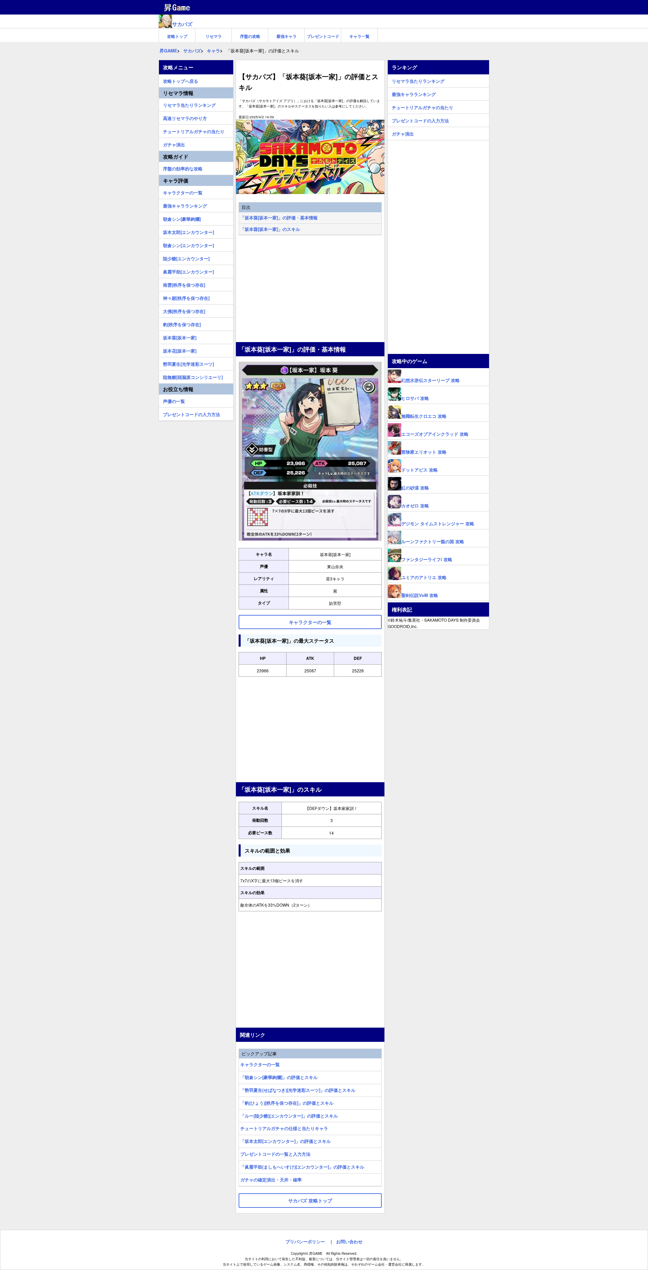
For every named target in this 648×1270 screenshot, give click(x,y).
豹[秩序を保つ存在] (182, 323)
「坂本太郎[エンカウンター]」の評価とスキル (285, 1141)
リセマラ (214, 36)
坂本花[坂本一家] (179, 350)
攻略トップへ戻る (180, 80)
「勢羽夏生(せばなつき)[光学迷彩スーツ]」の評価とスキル (297, 1090)
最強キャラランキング (185, 204)
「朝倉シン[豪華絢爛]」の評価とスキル (279, 1077)
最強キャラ (286, 36)
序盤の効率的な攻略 (182, 167)
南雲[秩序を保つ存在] (184, 284)
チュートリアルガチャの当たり (193, 130)
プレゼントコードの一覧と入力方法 (275, 1154)
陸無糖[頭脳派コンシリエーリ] (193, 376)
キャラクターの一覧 (260, 1064)
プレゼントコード (323, 36)
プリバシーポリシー (305, 1241)
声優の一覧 (174, 400)
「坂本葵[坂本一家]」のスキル (270, 229)
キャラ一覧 (359, 36)
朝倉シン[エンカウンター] (188, 244)
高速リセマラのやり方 (185, 117)
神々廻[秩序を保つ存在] (186, 297)
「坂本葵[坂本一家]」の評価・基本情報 (279, 217)
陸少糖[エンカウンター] (186, 257)
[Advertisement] (310, 289)
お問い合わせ (349, 1241)
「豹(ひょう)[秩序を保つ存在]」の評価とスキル (286, 1103)
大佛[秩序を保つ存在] (184, 310)
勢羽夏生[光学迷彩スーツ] (188, 363)
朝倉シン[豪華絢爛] (182, 218)
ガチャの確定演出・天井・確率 (271, 1179)
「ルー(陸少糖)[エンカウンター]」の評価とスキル (289, 1115)
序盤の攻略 (250, 36)
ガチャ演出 (174, 143)
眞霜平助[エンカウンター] (188, 270)
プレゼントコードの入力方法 (191, 413)
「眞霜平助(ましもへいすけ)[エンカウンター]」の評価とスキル (302, 1167)
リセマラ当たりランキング (189, 104)
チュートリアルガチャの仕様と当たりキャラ (284, 1128)
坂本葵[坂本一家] (179, 336)
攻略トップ (177, 36)
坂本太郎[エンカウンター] (188, 231)
